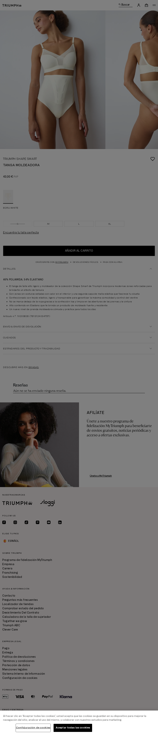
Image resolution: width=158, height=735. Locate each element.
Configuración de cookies (33, 727)
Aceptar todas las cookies (73, 727)
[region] (79, 723)
